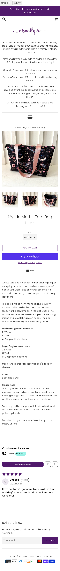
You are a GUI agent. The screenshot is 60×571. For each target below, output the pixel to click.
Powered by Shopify (43, 556)
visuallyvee (29, 556)
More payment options (30, 262)
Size (29, 232)
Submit (17, 2)
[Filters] (48, 464)
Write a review (23, 464)
